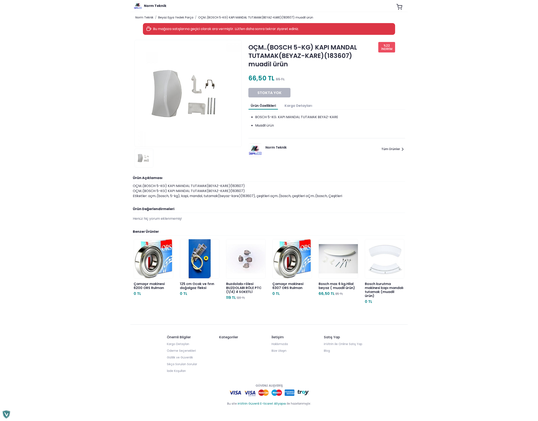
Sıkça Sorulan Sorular (182, 364)
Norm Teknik (144, 17)
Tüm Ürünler (390, 149)
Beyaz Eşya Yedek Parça (175, 17)
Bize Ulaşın (279, 351)
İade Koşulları (176, 371)
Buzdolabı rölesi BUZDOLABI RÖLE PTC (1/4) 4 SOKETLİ (244, 287)
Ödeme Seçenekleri (181, 351)
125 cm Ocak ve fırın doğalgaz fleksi (197, 285)
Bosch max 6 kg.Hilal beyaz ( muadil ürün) (337, 285)
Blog (327, 351)
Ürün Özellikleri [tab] (263, 105)
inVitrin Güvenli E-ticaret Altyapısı (262, 403)
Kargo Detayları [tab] (298, 105)
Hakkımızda (280, 344)
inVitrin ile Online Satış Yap (343, 344)
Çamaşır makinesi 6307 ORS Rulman (287, 285)
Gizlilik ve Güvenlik (180, 357)
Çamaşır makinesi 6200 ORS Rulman (149, 285)
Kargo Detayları (178, 344)
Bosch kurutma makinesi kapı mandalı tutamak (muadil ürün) (384, 289)
